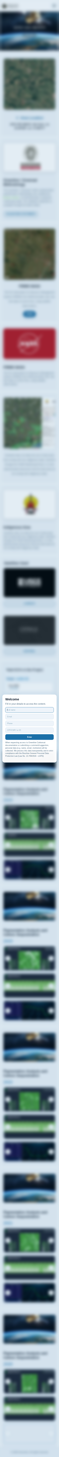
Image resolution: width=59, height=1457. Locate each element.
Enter (29, 737)
